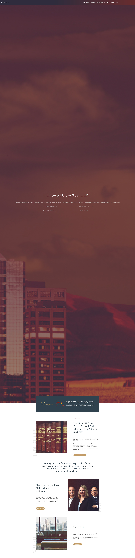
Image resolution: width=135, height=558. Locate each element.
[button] (79, 455)
